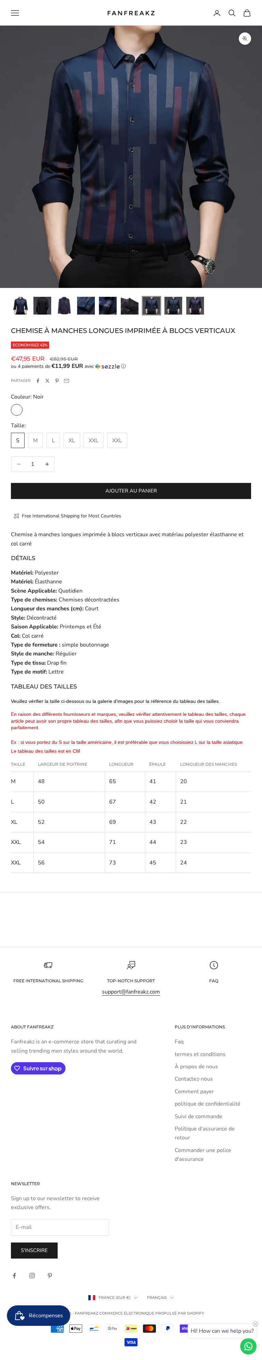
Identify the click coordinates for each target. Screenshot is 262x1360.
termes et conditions (200, 1054)
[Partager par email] (66, 381)
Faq (179, 1041)
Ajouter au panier (131, 490)
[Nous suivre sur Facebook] (14, 1275)
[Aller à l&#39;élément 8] (173, 305)
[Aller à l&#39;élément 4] (86, 305)
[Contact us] (248, 1346)
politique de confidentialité (208, 1104)
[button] (131, 366)
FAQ (213, 980)
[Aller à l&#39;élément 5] (107, 305)
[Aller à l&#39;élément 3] (64, 305)
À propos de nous (196, 1066)
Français (157, 1297)
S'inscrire (34, 1250)
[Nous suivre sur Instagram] (32, 1275)
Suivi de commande (198, 1116)
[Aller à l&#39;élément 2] (42, 305)
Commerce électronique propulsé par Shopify (151, 1313)
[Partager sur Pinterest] (57, 381)
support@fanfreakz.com (131, 992)
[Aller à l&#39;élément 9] (195, 305)
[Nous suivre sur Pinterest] (49, 1275)
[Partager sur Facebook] (38, 381)
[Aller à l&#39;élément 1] (20, 305)
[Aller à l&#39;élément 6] (129, 305)
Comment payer (194, 1091)
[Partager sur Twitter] (47, 381)
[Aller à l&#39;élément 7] (151, 305)
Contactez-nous (194, 1079)
